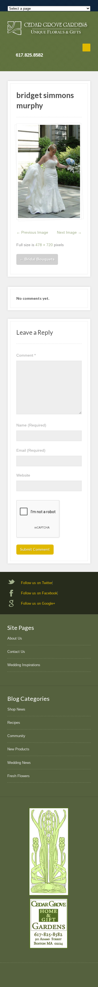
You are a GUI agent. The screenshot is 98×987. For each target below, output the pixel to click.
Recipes (13, 723)
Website (23, 475)
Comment (26, 355)
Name (31, 425)
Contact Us (16, 652)
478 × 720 (44, 245)
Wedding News (19, 763)
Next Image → (69, 232)
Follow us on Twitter (36, 583)
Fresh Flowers (18, 776)
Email (30, 450)
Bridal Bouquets (37, 259)
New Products (18, 749)
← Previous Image (32, 232)
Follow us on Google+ (38, 603)
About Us (14, 638)
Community (16, 736)
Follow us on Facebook (39, 593)
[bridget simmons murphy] (48, 171)
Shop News (16, 709)
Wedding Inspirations (23, 665)
